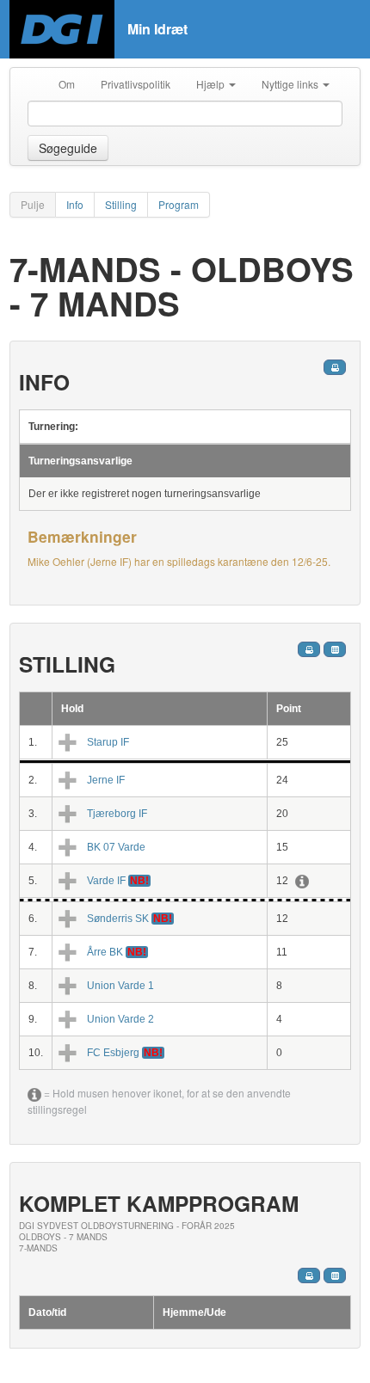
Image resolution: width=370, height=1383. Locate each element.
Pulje (33, 204)
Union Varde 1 (120, 986)
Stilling (121, 204)
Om (67, 84)
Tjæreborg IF (117, 814)
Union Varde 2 (120, 1019)
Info (74, 204)
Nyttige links (291, 84)
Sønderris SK (118, 919)
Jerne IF (106, 780)
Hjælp (211, 84)
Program (178, 204)
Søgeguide (68, 148)
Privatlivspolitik (135, 84)
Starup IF (108, 742)
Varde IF (106, 881)
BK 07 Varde (116, 847)
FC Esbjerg (113, 1053)
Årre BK (105, 952)
